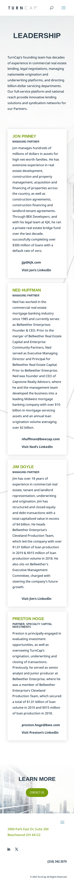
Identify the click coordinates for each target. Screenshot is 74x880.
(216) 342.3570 (57, 861)
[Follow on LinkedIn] (9, 849)
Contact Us (37, 792)
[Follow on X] (16, 849)
